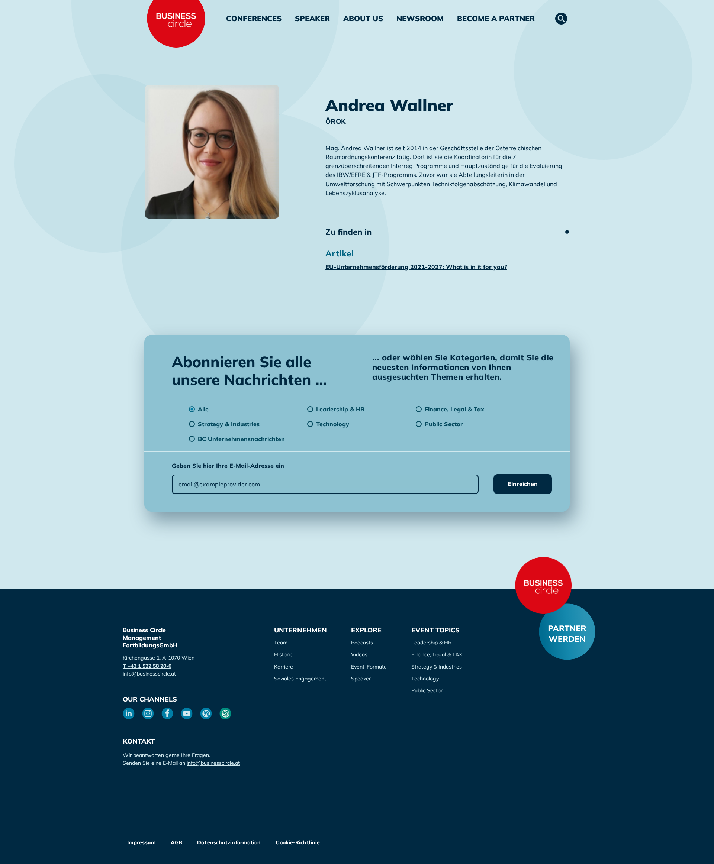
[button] (561, 19)
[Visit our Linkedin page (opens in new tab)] (129, 713)
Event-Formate (369, 666)
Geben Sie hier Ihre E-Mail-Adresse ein (228, 465)
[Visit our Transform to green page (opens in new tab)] (225, 713)
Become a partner (496, 18)
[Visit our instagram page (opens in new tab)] (148, 713)
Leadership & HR (431, 642)
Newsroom (420, 18)
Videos (359, 654)
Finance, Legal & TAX (436, 654)
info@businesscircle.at (149, 673)
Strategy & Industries (436, 666)
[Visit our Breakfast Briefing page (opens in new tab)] (206, 713)
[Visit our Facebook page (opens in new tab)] (167, 713)
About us (363, 18)
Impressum (141, 842)
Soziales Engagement (300, 678)
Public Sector (427, 690)
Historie (283, 654)
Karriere (283, 666)
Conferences (254, 18)
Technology (425, 678)
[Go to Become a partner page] (567, 631)
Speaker (312, 18)
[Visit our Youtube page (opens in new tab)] (187, 713)
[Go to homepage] (543, 585)
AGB (176, 842)
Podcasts (362, 642)
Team (280, 642)
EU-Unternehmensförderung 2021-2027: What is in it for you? (416, 267)
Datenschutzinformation (229, 842)
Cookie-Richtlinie (298, 842)
